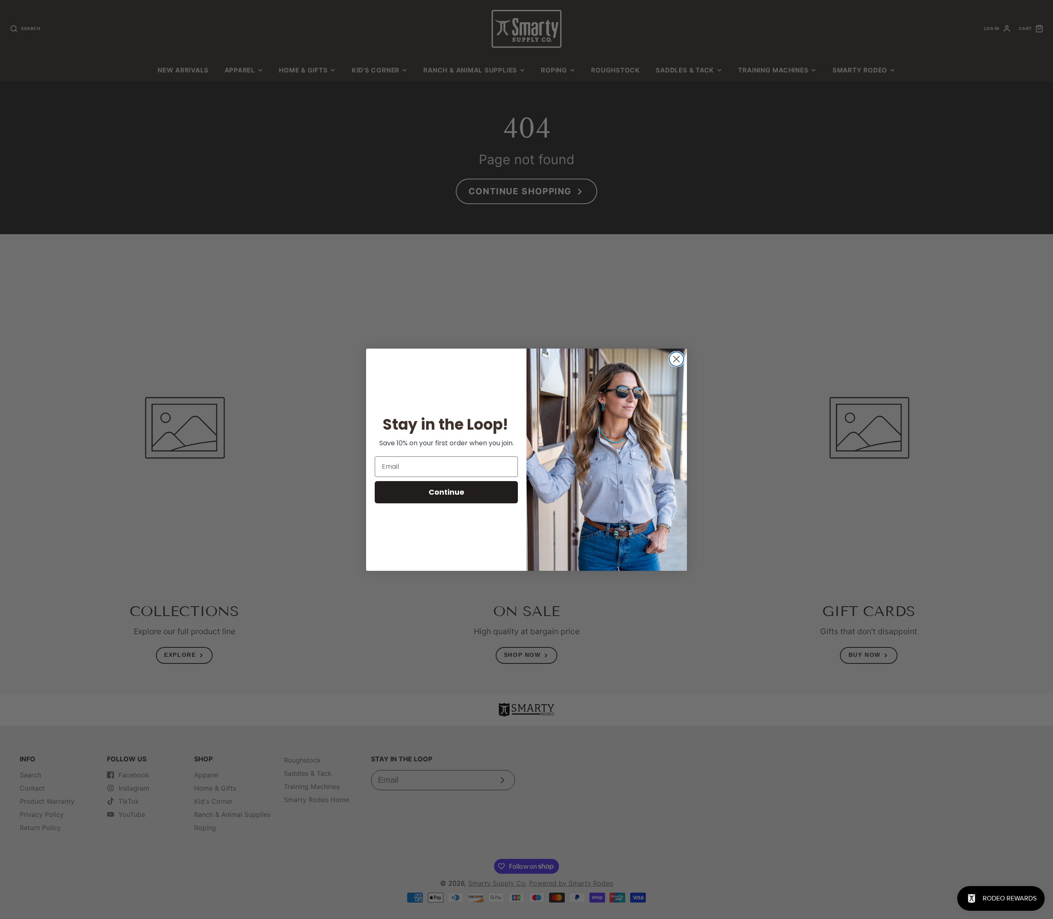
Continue (446, 492)
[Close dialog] (676, 359)
